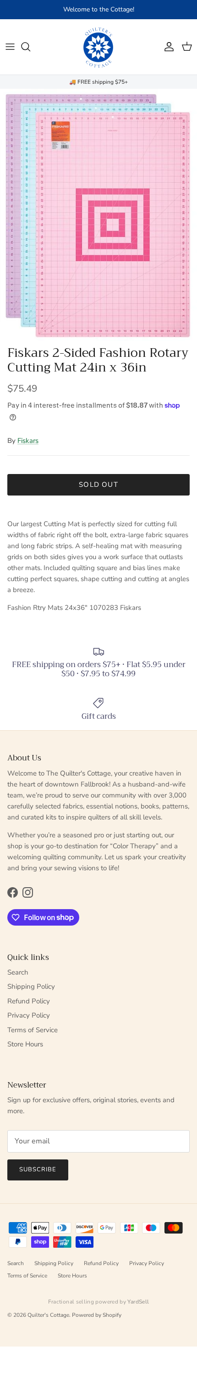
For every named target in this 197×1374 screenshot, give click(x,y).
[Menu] (10, 47)
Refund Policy (28, 1001)
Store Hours (25, 1044)
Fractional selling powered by (98, 1301)
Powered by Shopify (96, 1315)
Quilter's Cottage (48, 1315)
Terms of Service (32, 1030)
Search (17, 972)
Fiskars (27, 440)
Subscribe (37, 1169)
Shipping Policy (31, 986)
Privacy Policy (28, 1015)
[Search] (30, 47)
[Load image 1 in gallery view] (98, 214)
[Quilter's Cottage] (98, 47)
